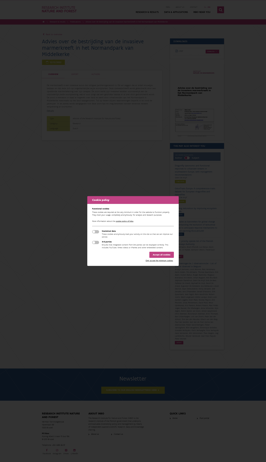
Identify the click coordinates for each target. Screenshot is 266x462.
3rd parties (107, 242)
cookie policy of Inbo (124, 221)
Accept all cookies (161, 254)
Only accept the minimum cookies (159, 261)
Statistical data (109, 231)
